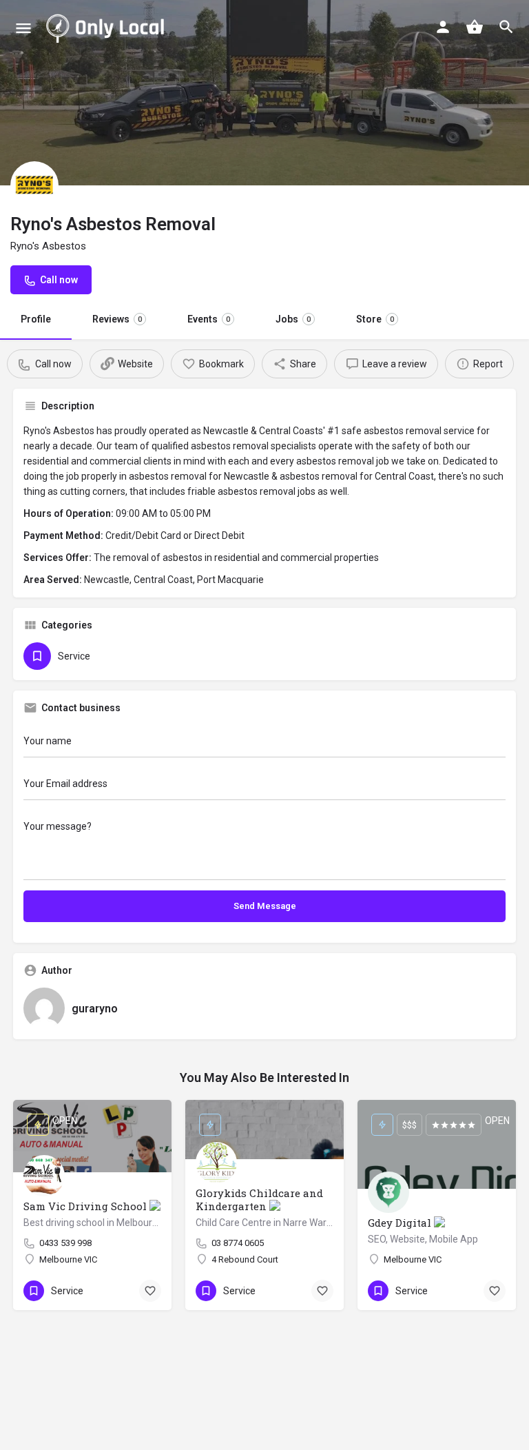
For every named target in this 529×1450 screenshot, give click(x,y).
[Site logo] (108, 27)
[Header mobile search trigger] (506, 27)
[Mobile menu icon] (23, 27)
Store (375, 319)
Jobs (293, 319)
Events (208, 319)
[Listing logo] (34, 185)
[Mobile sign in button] (443, 27)
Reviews (117, 319)
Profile (36, 319)
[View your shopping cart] (475, 27)
